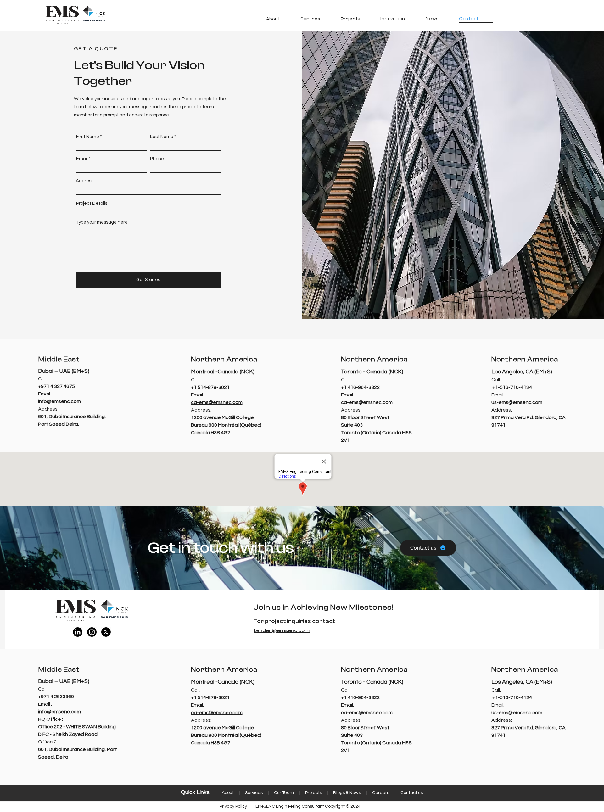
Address (84, 180)
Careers (380, 793)
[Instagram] (92, 632)
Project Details (91, 203)
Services (254, 793)
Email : (45, 393)
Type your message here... (103, 222)
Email (82, 158)
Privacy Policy (233, 806)
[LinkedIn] (77, 632)
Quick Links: (195, 792)
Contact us (411, 793)
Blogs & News (347, 793)
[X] (106, 632)
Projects (313, 793)
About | (233, 793)
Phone (157, 158)
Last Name (161, 136)
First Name (87, 136)
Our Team (284, 793)
